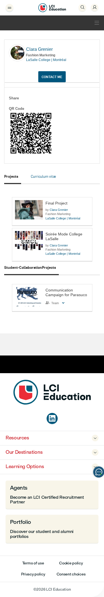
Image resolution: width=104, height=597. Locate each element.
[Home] (52, 403)
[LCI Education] (52, 7)
